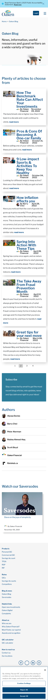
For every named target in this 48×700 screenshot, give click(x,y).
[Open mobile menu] (44, 13)
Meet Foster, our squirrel (11, 630)
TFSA (4, 561)
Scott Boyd (12, 447)
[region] (24, 683)
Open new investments (11, 607)
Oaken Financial (14, 455)
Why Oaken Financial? (10, 626)
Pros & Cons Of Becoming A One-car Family (29, 134)
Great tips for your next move (29, 334)
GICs (4, 578)
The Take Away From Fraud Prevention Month (28, 286)
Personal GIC (7, 552)
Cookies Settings (24, 683)
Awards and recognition (11, 633)
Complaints (6, 613)
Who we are (6, 623)
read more (14, 122)
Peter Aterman (14, 431)
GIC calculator (7, 643)
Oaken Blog (13, 21)
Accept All (24, 696)
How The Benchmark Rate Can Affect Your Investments (29, 100)
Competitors (7, 584)
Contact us (6, 653)
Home (4, 21)
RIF (3, 568)
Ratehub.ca (12, 463)
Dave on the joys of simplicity (17, 517)
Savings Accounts (9, 581)
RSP (3, 565)
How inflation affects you (27, 199)
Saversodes (6, 597)
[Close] (45, 670)
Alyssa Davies (13, 416)
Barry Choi (12, 424)
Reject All (24, 690)
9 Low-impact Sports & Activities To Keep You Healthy (27, 166)
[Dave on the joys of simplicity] (22, 503)
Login (36, 13)
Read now (18, 5)
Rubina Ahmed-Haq (16, 439)
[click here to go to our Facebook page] (21, 663)
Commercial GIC (8, 555)
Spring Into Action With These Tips (26, 245)
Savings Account (8, 558)
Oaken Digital (7, 610)
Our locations (7, 656)
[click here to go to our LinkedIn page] (33, 663)
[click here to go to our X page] (27, 663)
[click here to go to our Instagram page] (39, 663)
